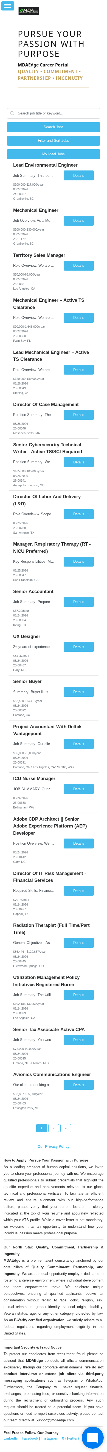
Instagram (49, 1438)
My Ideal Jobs (53, 154)
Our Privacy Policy (53, 1146)
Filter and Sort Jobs (53, 140)
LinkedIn (11, 1438)
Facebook (30, 1438)
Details (78, 176)
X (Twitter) (70, 1438)
